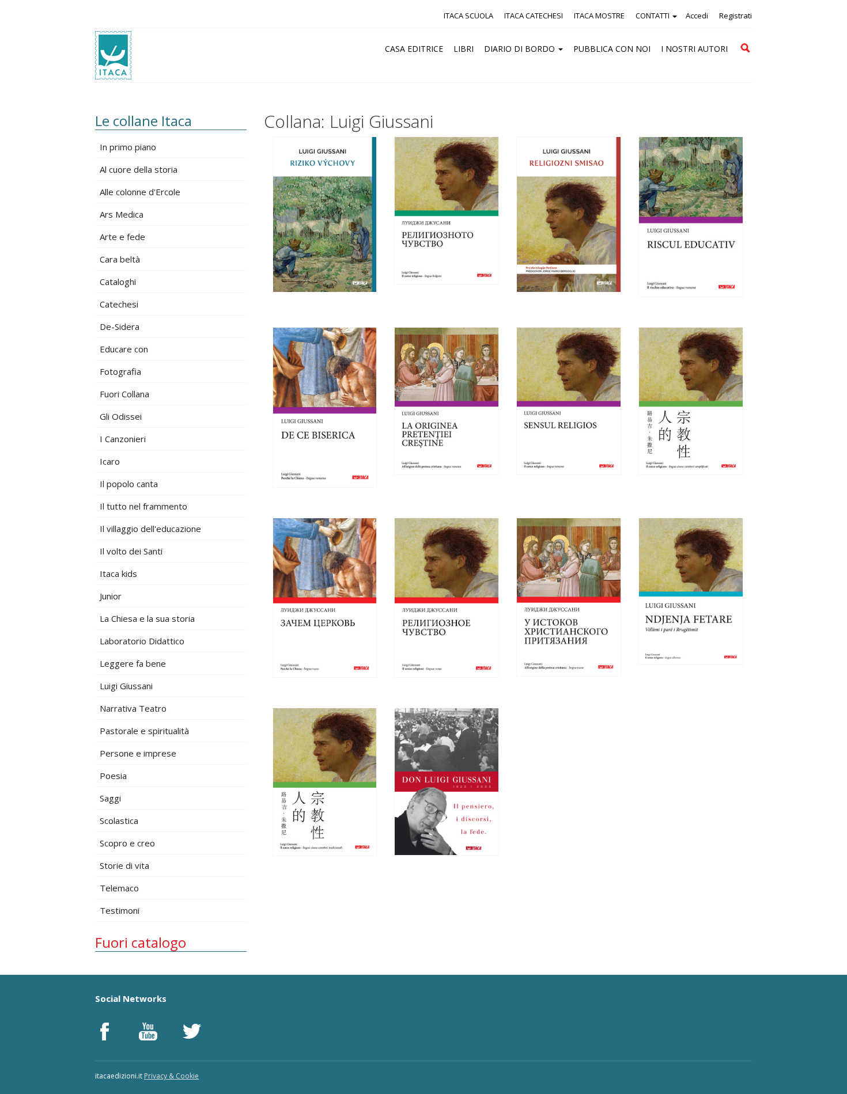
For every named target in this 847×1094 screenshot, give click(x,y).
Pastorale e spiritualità (144, 730)
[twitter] (192, 1031)
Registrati (735, 15)
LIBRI (463, 48)
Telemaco (119, 888)
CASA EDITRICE (414, 48)
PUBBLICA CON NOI (612, 48)
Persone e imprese (138, 753)
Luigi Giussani (126, 686)
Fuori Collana (124, 394)
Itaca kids (118, 573)
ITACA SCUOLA (468, 15)
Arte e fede (122, 236)
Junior (111, 596)
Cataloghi (118, 281)
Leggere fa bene (133, 663)
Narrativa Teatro (133, 708)
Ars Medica (121, 214)
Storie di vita (124, 865)
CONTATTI (653, 15)
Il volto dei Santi (131, 551)
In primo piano (128, 147)
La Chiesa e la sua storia (147, 618)
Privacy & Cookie (171, 1076)
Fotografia (120, 371)
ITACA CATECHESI (533, 15)
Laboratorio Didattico (142, 641)
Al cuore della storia (138, 169)
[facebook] (104, 1031)
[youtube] (148, 1031)
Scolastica (119, 820)
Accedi (697, 15)
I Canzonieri (123, 439)
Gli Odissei (121, 416)
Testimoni (119, 910)
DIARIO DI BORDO (520, 48)
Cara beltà (120, 259)
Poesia (113, 775)
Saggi (110, 798)
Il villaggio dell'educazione (150, 528)
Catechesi (119, 304)
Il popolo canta (129, 483)
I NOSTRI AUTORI (694, 48)
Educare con (124, 349)
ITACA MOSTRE (599, 15)
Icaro (110, 461)
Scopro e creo (127, 843)
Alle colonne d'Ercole (140, 191)
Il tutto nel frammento (143, 506)
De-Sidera (119, 326)
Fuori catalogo (140, 942)
